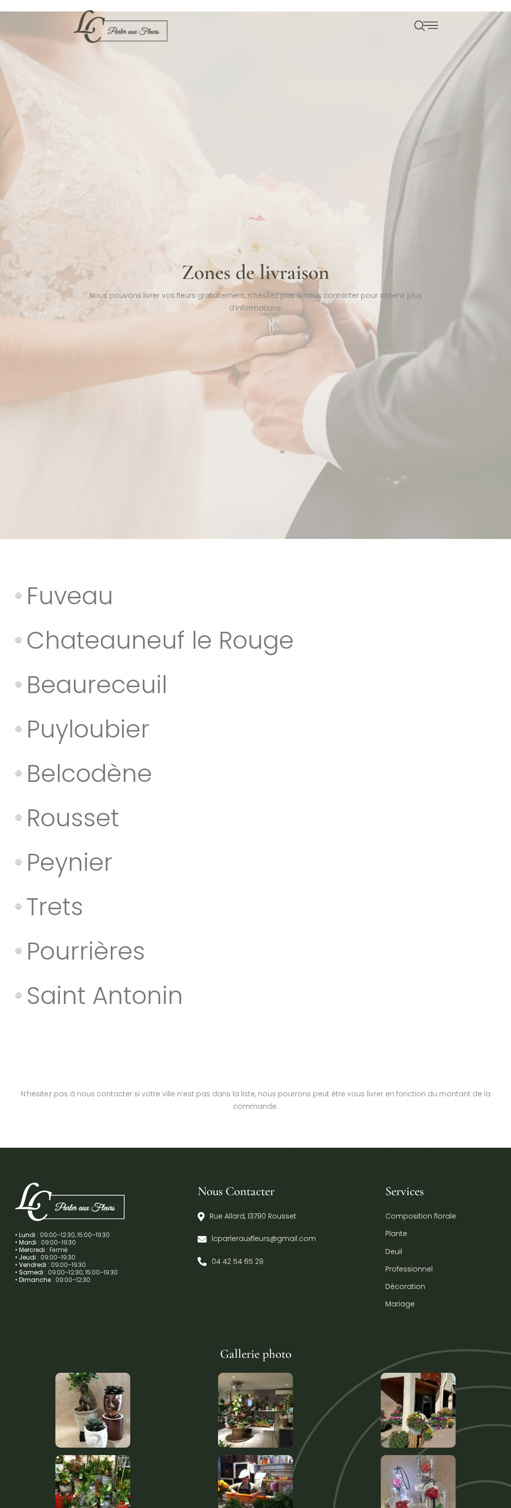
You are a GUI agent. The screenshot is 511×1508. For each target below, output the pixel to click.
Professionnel (409, 1269)
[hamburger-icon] (431, 26)
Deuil (393, 1252)
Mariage (400, 1304)
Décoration (405, 1286)
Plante (396, 1234)
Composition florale (420, 1216)
